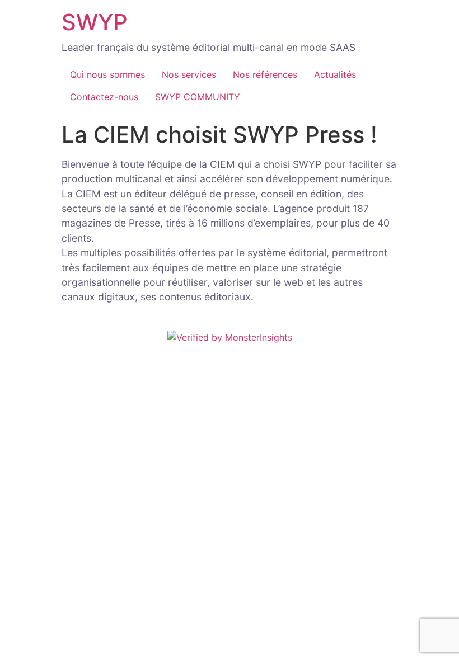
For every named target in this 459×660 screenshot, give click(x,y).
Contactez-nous (104, 96)
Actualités (335, 74)
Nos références (265, 74)
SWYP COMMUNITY (197, 96)
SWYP (95, 22)
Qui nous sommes (107, 74)
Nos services (189, 74)
